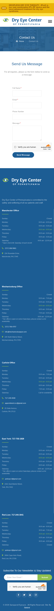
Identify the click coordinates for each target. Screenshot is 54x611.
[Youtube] (30, 595)
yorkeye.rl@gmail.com (13, 479)
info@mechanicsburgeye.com (16, 332)
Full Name (16, 88)
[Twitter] (24, 595)
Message (16, 123)
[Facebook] (18, 595)
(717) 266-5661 (10, 248)
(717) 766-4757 (10, 327)
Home (21, 41)
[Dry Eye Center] (22, 21)
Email (14, 100)
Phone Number (18, 112)
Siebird (27, 608)
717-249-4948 (10, 398)
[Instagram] (35, 595)
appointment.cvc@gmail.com (15, 403)
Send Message (23, 155)
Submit (45, 577)
